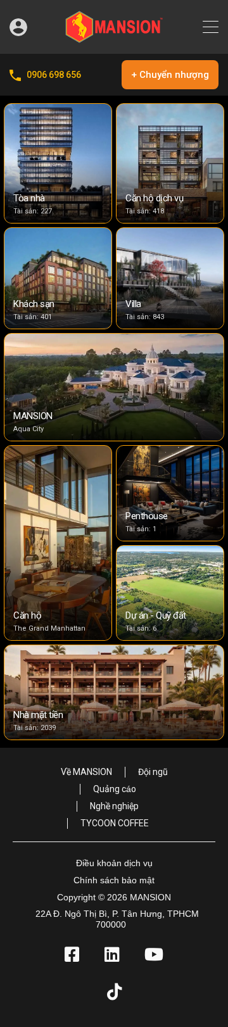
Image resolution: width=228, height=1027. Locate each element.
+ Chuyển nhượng (170, 74)
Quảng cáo (114, 789)
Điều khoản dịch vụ (114, 863)
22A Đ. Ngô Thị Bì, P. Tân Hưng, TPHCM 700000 (117, 919)
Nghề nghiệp (114, 806)
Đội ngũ (153, 772)
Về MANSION (86, 772)
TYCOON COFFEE (114, 823)
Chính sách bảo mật (114, 880)
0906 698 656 (54, 75)
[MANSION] (114, 38)
